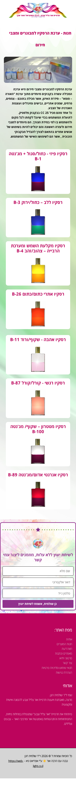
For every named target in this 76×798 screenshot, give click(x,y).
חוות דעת (67, 649)
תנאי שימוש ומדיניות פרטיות (57, 668)
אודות (69, 639)
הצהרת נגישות (64, 672)
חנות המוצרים (64, 644)
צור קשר (67, 663)
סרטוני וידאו (65, 658)
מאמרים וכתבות (63, 653)
